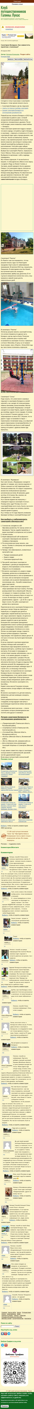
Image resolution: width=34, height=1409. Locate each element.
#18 (2, 1237)
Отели (4, 1314)
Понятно (5, 1406)
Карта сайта (12, 1312)
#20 (3, 1273)
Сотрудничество (17, 1318)
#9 (2, 1035)
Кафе (18, 1314)
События (22, 1315)
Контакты (27, 1318)
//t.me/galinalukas (8, 1333)
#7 (3, 999)
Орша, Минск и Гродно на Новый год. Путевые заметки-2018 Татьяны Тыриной (9, 788)
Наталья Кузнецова (12, 54)
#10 (3, 1052)
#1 (2, 871)
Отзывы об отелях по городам (12, 1317)
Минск (11, 59)
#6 (2, 982)
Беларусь (28, 59)
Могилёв (19, 59)
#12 (3, 1099)
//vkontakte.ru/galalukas (2, 1333)
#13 (4, 1137)
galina (4, 868)
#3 (3, 933)
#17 (2, 1219)
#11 (2, 1069)
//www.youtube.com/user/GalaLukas (5, 1333)
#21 (4, 1307)
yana (3, 978)
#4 (4, 946)
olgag (3, 1255)
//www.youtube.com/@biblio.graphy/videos (6, 1345)
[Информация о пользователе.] (5, 861)
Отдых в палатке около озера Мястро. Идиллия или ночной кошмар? (25, 772)
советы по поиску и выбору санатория (15, 108)
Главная (4, 1312)
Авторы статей (6, 1318)
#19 (2, 1258)
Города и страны (7, 1315)
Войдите (4, 826)
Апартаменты (11, 1314)
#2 (3, 901)
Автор (19, 1312)
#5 (2, 964)
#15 (5, 1184)
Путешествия (5, 56)
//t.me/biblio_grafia (2, 1345)
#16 (6, 1201)
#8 (2, 1019)
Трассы (16, 1315)
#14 (4, 1154)
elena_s (4, 1233)
